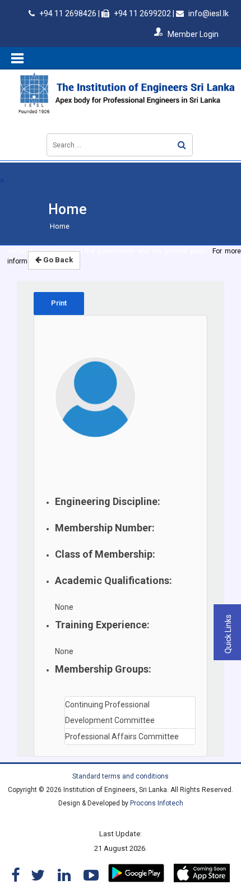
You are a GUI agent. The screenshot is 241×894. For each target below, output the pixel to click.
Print (59, 303)
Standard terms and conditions (120, 776)
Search (182, 144)
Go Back (57, 260)
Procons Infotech (156, 803)
